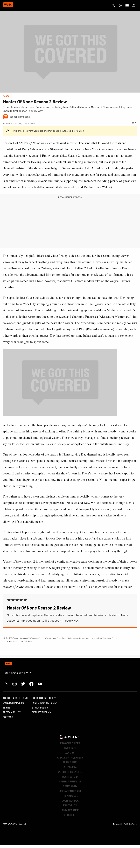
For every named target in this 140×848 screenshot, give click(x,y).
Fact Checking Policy (45, 702)
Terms (6, 707)
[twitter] (22, 683)
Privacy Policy (11, 712)
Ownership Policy (13, 702)
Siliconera (70, 767)
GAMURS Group (130, 824)
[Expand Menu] (127, 5)
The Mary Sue (70, 795)
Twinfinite (70, 748)
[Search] (113, 5)
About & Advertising (15, 698)
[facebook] (31, 683)
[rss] (6, 683)
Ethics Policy (40, 707)
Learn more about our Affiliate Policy (18, 641)
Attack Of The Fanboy (70, 757)
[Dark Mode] (120, 5)
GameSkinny (70, 786)
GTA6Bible (70, 815)
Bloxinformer (70, 810)
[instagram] (14, 683)
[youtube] (39, 683)
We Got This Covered (70, 771)
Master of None (29, 143)
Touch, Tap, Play (70, 800)
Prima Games (70, 762)
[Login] (133, 5)
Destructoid (70, 776)
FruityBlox (70, 805)
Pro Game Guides (70, 743)
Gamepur (70, 752)
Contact (8, 717)
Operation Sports (70, 791)
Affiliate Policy (41, 712)
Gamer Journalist (70, 781)
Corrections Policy (44, 698)
